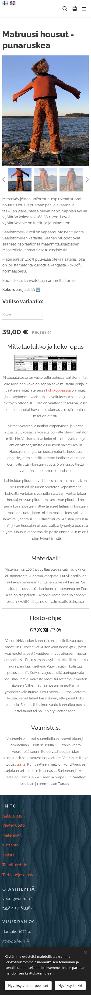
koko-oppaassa (58, 390)
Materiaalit (12, 835)
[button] (65, 8)
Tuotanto (10, 845)
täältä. (21, 764)
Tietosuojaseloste (18, 874)
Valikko (84, 8)
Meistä (8, 855)
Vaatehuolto (13, 825)
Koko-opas (12, 815)
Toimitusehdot (15, 864)
